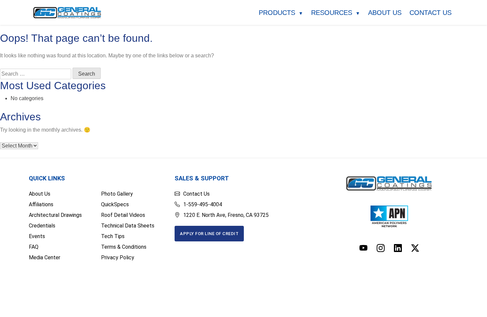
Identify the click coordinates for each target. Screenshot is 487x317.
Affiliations (41, 204)
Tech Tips (113, 236)
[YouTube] (363, 248)
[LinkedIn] (398, 248)
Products (281, 12)
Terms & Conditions (123, 247)
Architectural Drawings (55, 215)
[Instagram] (381, 248)
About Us (385, 12)
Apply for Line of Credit (209, 233)
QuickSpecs (115, 204)
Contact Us (430, 12)
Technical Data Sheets (127, 225)
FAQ (33, 247)
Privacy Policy (117, 257)
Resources (335, 12)
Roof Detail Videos (123, 215)
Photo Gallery (117, 194)
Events (37, 236)
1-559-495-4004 (202, 204)
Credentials (42, 225)
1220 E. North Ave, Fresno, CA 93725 (226, 215)
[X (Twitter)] (415, 248)
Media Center (44, 257)
